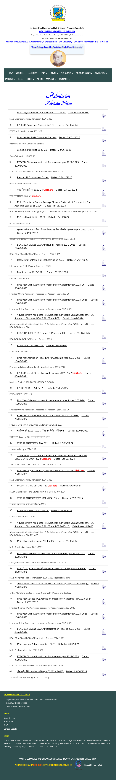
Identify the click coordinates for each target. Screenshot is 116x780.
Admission (9, 79)
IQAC (43, 73)
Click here (48, 190)
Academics (33, 73)
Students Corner (83, 73)
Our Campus (66, 73)
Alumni (29, 79)
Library (53, 73)
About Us (20, 73)
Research (50, 79)
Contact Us (64, 79)
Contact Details (10, 728)
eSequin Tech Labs (93, 764)
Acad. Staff (8, 721)
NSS (20, 79)
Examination (100, 73)
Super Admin (9, 717)
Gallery (40, 79)
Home (9, 73)
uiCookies (38, 764)
